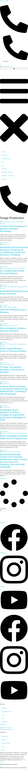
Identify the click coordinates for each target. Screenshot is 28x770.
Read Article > (4, 243)
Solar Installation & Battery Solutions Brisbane (13, 329)
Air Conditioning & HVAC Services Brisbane (12, 272)
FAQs (2, 750)
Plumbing (4, 722)
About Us (4, 740)
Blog (2, 746)
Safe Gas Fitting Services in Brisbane (13, 310)
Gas (2, 718)
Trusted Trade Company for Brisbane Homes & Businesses (13, 229)
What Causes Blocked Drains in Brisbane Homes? (13, 349)
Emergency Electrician (6, 729)
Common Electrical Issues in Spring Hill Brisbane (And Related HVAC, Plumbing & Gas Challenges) (13, 390)
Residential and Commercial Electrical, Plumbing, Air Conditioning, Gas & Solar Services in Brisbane (14, 251)
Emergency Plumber (5, 727)
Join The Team (5, 743)
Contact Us (4, 736)
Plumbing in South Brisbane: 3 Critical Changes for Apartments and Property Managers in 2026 (13, 415)
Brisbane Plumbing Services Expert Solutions (14, 292)
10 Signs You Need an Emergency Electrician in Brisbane (12, 369)
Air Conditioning (6, 711)
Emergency (3, 724)
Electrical (4, 708)
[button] (14, 68)
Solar (2, 715)
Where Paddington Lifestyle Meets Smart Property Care (13, 437)
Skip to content (4, 1)
